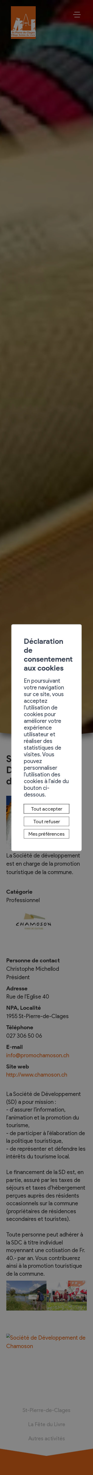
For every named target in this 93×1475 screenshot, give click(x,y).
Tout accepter (46, 809)
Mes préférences (46, 834)
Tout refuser (46, 821)
